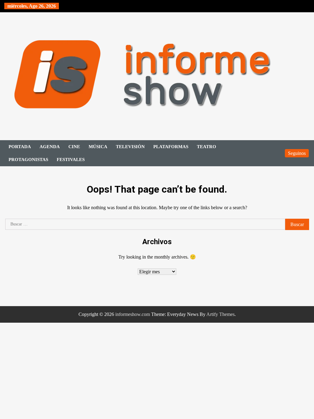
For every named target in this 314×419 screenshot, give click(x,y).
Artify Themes (220, 314)
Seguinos (297, 153)
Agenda (50, 146)
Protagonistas (28, 159)
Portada (20, 146)
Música (98, 146)
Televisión (130, 146)
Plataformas (170, 146)
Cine (74, 146)
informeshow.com (132, 314)
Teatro (206, 146)
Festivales (71, 159)
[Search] (277, 153)
